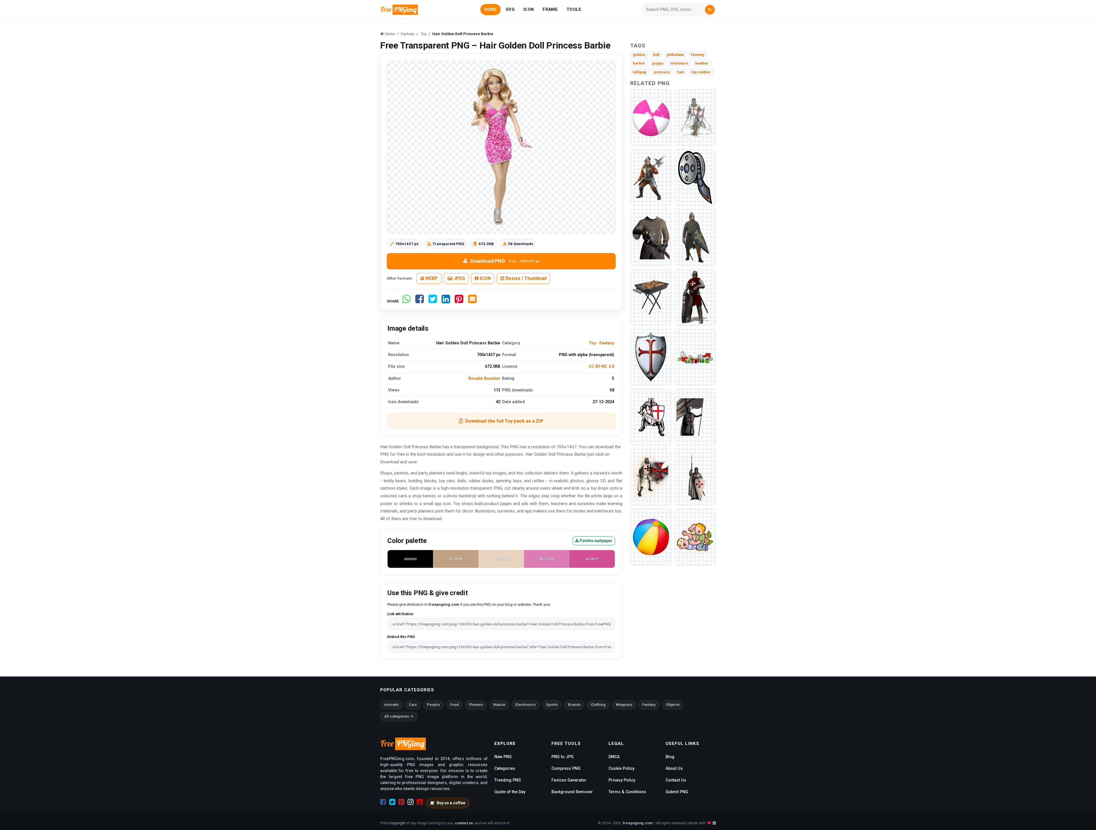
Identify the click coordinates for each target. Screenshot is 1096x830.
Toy (592, 343)
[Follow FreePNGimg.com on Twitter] (392, 802)
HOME (490, 9)
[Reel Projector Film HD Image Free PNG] (695, 177)
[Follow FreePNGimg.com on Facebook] (383, 802)
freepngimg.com (637, 823)
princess (662, 72)
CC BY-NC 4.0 (601, 366)
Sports (552, 704)
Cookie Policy (621, 768)
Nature (499, 704)
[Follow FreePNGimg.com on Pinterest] (401, 802)
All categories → (399, 716)
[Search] (710, 10)
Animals (391, 704)
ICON (528, 9)
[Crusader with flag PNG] (695, 417)
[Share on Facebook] (419, 301)
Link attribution (400, 614)
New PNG (503, 757)
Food (454, 704)
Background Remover (572, 792)
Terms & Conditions (627, 792)
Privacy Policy (622, 780)
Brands (574, 704)
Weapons (624, 704)
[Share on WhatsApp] (406, 301)
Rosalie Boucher (484, 378)
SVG (510, 9)
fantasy (697, 54)
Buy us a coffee (451, 803)
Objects (673, 704)
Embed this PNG (401, 637)
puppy (657, 63)
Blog (670, 757)
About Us (674, 768)
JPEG (458, 278)
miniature (679, 63)
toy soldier (701, 72)
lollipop (639, 72)
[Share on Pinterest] (459, 301)
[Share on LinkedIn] (446, 301)
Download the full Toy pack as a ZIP (504, 421)
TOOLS (574, 9)
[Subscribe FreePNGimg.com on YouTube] (420, 802)
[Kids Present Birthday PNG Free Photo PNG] (695, 357)
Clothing (598, 704)
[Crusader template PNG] (651, 237)
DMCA (614, 757)
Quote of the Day (509, 792)
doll (656, 54)
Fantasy (606, 343)
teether (701, 63)
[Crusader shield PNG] (651, 357)
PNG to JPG (562, 757)
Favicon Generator (569, 780)
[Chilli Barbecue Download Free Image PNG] (651, 297)
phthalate (675, 54)
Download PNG (504, 261)
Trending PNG (507, 780)
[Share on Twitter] (432, 301)
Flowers (476, 704)
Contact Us (676, 780)
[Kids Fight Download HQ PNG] (695, 536)
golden (639, 54)
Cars (413, 704)
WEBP (431, 278)
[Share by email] (472, 301)
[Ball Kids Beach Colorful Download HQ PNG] (651, 536)
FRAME (550, 9)
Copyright (397, 823)
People (433, 704)
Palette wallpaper (596, 540)
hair (680, 72)
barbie (639, 63)
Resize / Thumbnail (525, 278)
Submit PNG (677, 792)
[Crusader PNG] (695, 117)
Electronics (525, 704)
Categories (504, 768)
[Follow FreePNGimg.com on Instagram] (411, 802)
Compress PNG (566, 768)
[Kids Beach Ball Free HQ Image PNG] (651, 117)
